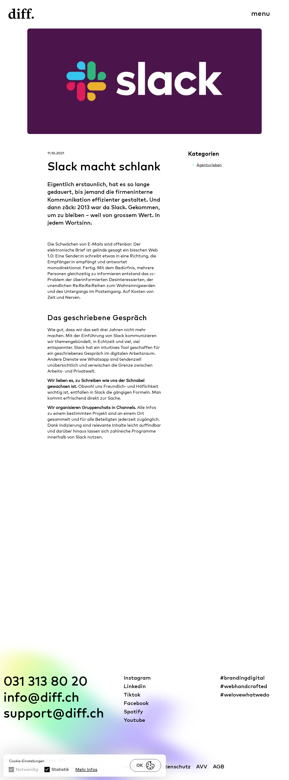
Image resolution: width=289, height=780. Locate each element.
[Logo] (21, 13)
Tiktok (132, 695)
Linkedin (135, 686)
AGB (218, 766)
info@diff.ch (41, 698)
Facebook (136, 703)
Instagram (137, 678)
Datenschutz (174, 766)
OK (139, 765)
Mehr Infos (86, 769)
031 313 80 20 (45, 682)
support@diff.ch (53, 714)
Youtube (134, 720)
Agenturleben (209, 165)
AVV (201, 766)
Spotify (133, 711)
